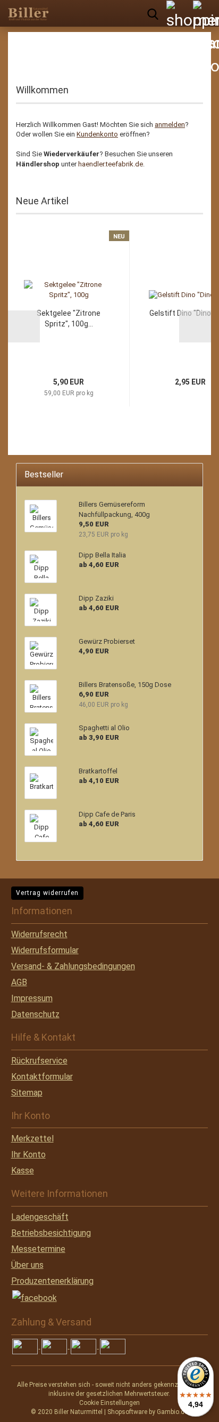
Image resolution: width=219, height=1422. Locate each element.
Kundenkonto (97, 134)
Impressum (32, 998)
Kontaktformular (42, 1077)
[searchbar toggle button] (152, 13)
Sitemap (27, 1093)
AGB (19, 982)
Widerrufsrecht (39, 934)
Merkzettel (32, 1138)
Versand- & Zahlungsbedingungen (73, 966)
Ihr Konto (28, 1154)
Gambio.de (172, 1412)
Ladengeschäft (40, 1217)
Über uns (27, 1265)
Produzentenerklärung (52, 1281)
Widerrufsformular (45, 950)
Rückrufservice (39, 1061)
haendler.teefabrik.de (110, 164)
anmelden (170, 125)
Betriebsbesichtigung (51, 1233)
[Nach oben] (29, 1406)
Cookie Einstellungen (109, 1403)
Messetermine (38, 1249)
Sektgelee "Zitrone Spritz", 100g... (68, 318)
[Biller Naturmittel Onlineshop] (26, 13)
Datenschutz (35, 1014)
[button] (24, 326)
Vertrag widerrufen (47, 893)
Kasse (22, 1170)
